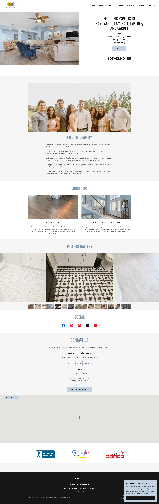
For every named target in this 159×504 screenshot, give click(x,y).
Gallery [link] (112, 5)
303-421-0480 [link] (119, 58)
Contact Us (119, 48)
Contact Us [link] (132, 5)
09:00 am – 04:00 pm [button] (82, 374)
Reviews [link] (121, 5)
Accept (140, 498)
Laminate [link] (142, 5)
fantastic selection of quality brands (64, 158)
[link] (10, 5)
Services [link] (102, 5)
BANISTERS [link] (79, 479)
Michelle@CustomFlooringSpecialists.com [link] (79, 364)
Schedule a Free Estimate (79, 389)
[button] (152, 6)
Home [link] (94, 5)
